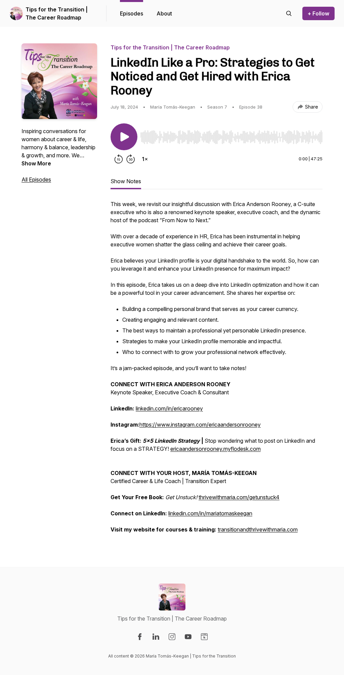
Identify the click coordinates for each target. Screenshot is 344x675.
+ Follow (318, 13)
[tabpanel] (216, 370)
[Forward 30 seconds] (130, 159)
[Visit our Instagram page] (172, 636)
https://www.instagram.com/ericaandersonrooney (200, 424)
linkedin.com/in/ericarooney (169, 408)
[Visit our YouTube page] (188, 636)
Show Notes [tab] (126, 181)
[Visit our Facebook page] (139, 636)
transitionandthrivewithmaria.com (258, 529)
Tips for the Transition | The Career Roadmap (57, 13)
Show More (36, 163)
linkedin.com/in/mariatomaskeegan (210, 513)
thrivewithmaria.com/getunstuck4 (239, 497)
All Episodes (36, 179)
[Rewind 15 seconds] (118, 159)
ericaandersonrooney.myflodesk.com (215, 448)
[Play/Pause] (124, 136)
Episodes (131, 13)
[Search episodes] (289, 13)
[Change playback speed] (145, 159)
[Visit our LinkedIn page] (156, 636)
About (164, 13)
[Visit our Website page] (204, 636)
